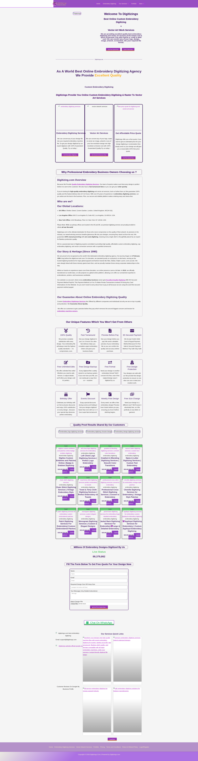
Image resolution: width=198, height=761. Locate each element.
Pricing (102, 747)
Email (72, 577)
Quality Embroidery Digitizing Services (85, 184)
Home (98, 3)
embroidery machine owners (67, 311)
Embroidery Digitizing (109, 3)
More (140, 3)
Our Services (123, 3)
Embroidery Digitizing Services (64, 747)
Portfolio (133, 3)
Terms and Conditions (113, 747)
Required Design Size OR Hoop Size (83, 584)
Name (73, 571)
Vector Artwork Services (84, 747)
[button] (128, 4)
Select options (68, 471)
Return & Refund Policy (130, 747)
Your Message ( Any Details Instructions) (84, 591)
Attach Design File (77, 601)
